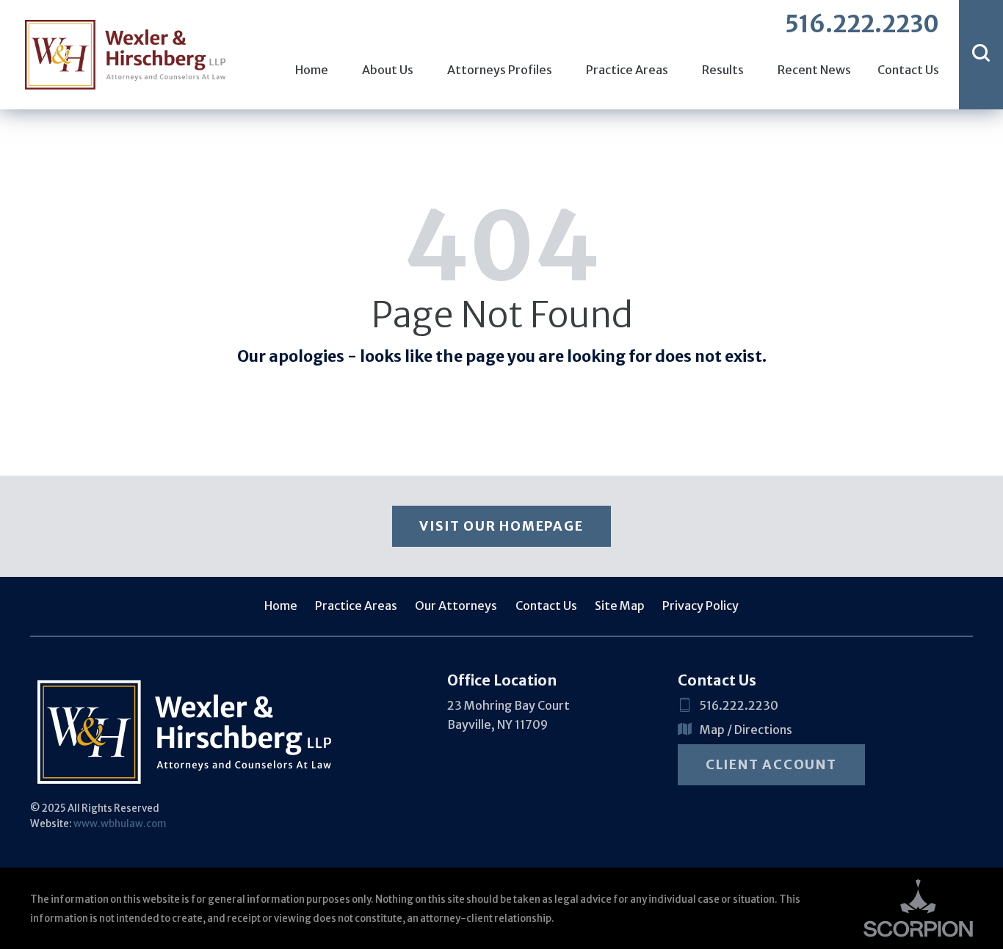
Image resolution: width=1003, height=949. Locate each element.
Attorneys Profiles (499, 69)
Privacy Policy (700, 605)
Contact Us (907, 69)
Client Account (771, 764)
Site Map (620, 605)
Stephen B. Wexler (109, 28)
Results (723, 69)
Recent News (814, 69)
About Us (387, 69)
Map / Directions (746, 729)
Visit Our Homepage (501, 525)
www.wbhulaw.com (120, 824)
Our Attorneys (456, 605)
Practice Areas (627, 69)
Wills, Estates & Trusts (120, 28)
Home (311, 69)
